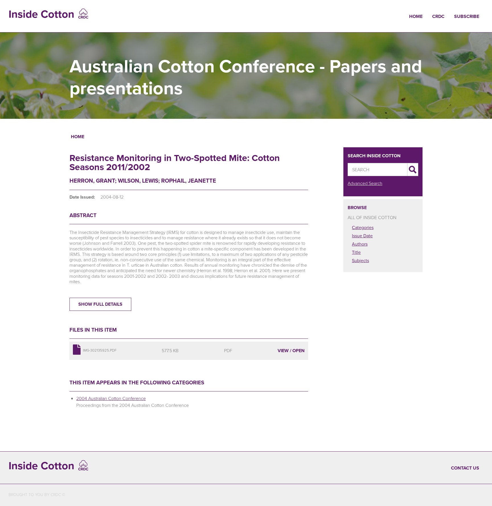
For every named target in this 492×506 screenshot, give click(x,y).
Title (356, 252)
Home (416, 16)
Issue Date (362, 235)
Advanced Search (365, 183)
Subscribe (466, 16)
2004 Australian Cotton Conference (111, 398)
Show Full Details (100, 304)
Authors (360, 244)
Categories (363, 227)
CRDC (438, 16)
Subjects (360, 260)
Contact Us (465, 468)
